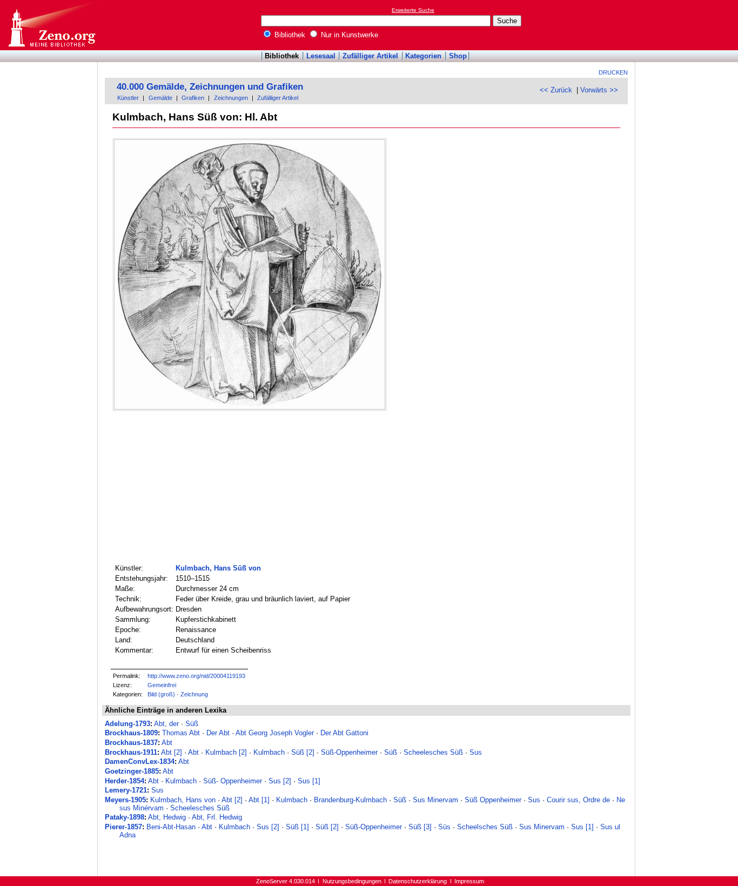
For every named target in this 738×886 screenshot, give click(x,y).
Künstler (128, 98)
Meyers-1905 (125, 800)
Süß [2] (302, 752)
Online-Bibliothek (51, 25)
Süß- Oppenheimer (232, 781)
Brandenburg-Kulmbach (350, 800)
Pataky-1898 (124, 817)
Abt (167, 743)
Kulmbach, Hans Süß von (218, 568)
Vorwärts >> (599, 90)
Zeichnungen (231, 98)
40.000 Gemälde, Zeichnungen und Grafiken (210, 87)
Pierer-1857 (123, 827)
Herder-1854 (124, 781)
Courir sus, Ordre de (578, 800)
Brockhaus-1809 (131, 733)
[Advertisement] (688, 25)
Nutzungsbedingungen (352, 881)
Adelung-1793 (127, 724)
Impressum (469, 881)
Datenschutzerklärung (417, 881)
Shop (458, 56)
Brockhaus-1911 (131, 752)
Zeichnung (194, 694)
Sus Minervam (435, 800)
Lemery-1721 (126, 790)
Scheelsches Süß (485, 827)
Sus (475, 752)
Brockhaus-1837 (131, 743)
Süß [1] (297, 827)
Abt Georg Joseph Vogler (275, 733)
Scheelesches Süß (433, 752)
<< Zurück (556, 90)
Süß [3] (420, 827)
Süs (444, 827)
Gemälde (160, 98)
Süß (191, 724)
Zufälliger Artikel (370, 56)
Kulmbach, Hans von (183, 800)
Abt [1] (259, 800)
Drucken (613, 72)
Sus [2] (280, 781)
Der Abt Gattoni (344, 733)
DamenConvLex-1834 (140, 761)
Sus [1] (309, 781)
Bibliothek (288, 35)
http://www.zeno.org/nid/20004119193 (196, 676)
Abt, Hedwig (167, 817)
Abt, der (166, 724)
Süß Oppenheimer (493, 800)
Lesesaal (321, 56)
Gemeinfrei (161, 685)
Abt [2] (171, 752)
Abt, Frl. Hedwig (217, 817)
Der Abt (218, 733)
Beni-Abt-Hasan (171, 827)
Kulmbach (269, 752)
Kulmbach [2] (226, 752)
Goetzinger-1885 (132, 771)
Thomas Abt (181, 733)
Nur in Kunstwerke (348, 35)
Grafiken (193, 98)
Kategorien (423, 56)
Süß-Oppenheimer (349, 752)
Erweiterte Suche (413, 10)
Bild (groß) (161, 694)
